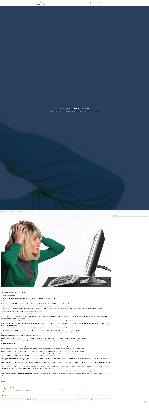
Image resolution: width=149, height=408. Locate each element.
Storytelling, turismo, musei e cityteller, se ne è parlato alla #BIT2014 (19, 399)
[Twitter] (3, 395)
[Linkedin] (2, 395)
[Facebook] (5, 395)
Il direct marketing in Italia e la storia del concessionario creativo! (93, 399)
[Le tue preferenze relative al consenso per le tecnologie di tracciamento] (147, 406)
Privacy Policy (115, 217)
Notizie (4, 211)
